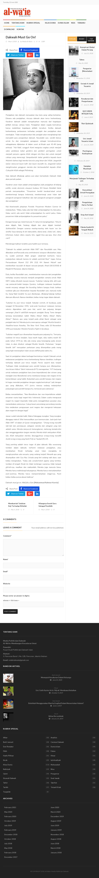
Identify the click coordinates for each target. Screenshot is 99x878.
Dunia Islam (63, 23)
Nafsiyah (6, 769)
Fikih (5, 751)
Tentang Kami (17, 23)
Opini (5, 774)
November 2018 (57, 834)
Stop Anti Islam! (87, 215)
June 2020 (55, 807)
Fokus (53, 751)
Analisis (54, 738)
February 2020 (10, 816)
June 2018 (55, 844)
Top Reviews (91, 39)
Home (6, 23)
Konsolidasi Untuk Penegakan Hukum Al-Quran (87, 192)
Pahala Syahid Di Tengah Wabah (87, 228)
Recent (81, 39)
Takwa (81, 60)
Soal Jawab (56, 701)
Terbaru (81, 23)
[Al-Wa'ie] (18, 12)
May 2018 (8, 848)
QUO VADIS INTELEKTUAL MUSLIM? (87, 113)
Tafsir (5, 783)
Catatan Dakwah (57, 742)
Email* (5, 571)
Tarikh (5, 787)
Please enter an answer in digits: (16, 596)
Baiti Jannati (56, 675)
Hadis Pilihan (8, 756)
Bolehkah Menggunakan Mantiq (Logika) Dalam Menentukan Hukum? (56, 703)
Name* (5, 559)
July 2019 (8, 825)
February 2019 (10, 830)
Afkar (5, 738)
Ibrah (56, 714)
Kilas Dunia (50, 23)
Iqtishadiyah (56, 760)
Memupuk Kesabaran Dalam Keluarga (56, 677)
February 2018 (10, 853)
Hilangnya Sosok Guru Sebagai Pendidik (47, 504)
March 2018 (55, 848)
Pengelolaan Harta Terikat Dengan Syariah (87, 205)
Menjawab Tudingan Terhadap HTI (82, 179)
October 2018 (10, 839)
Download (9, 29)
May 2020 (8, 812)
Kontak (20, 29)
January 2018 (56, 853)
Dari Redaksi (8, 747)
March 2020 (55, 812)
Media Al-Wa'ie (27, 41)
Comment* (7, 536)
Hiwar (56, 688)
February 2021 (10, 807)
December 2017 (10, 857)
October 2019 (10, 821)
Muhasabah (55, 765)
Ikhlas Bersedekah (55, 716)
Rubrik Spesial (33, 23)
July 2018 (8, 844)
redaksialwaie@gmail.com (19, 660)
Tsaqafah (6, 792)
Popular (72, 39)
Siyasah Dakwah (9, 778)
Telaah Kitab (56, 787)
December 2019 (57, 816)
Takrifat (54, 783)
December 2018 (10, 834)
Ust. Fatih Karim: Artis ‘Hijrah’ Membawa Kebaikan (56, 690)
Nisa (73, 23)
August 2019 (56, 821)
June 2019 (55, 825)
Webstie (6, 584)
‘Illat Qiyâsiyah (87, 123)
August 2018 (56, 839)
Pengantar (55, 774)
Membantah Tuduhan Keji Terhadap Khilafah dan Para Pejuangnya (17, 506)
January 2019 (56, 830)
